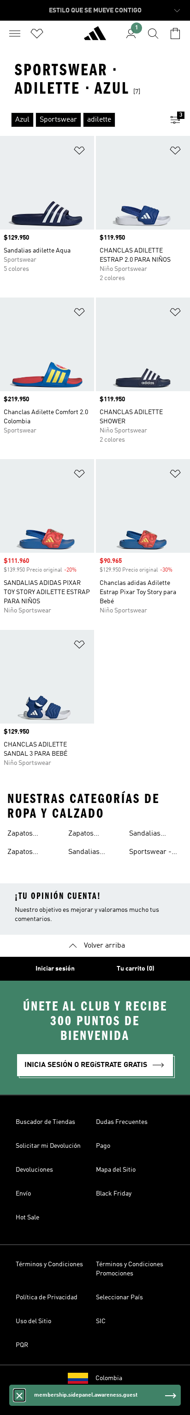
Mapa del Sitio (116, 1170)
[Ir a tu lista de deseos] (37, 33)
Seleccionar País (119, 1297)
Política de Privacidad (46, 1297)
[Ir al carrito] (175, 33)
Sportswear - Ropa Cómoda (151, 853)
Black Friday (113, 1193)
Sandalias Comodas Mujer (154, 834)
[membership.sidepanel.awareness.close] (19, 1395)
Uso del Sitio (33, 1321)
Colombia (108, 1378)
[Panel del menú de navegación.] (15, 33)
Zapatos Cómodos (22, 834)
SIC (101, 1321)
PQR (22, 1345)
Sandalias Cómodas (84, 853)
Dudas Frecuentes (122, 1122)
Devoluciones (34, 1170)
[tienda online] (95, 37)
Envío (23, 1193)
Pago (103, 1146)
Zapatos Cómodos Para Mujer (91, 834)
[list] (80, 119)
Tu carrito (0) (135, 969)
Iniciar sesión (55, 969)
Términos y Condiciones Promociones (129, 1269)
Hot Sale (27, 1217)
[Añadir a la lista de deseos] (79, 152)
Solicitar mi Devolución (48, 1146)
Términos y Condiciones (49, 1264)
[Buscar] (153, 33)
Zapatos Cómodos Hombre (22, 853)
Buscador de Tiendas (45, 1122)
